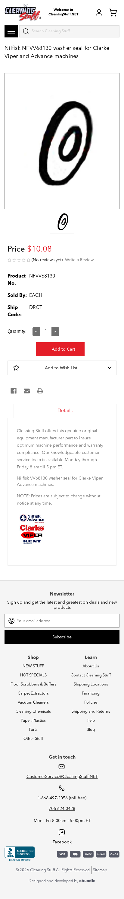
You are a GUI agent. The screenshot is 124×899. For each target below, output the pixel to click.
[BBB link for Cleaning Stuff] (20, 854)
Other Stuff (33, 739)
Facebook (62, 842)
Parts (33, 730)
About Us (90, 666)
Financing (91, 693)
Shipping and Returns (91, 712)
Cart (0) (114, 12)
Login (99, 12)
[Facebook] (14, 391)
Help (91, 721)
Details (65, 411)
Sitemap (100, 870)
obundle (87, 881)
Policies (91, 703)
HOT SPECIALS (33, 675)
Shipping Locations (91, 684)
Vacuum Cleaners (33, 703)
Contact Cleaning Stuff (91, 675)
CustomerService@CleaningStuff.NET (62, 777)
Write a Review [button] (79, 260)
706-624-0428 (62, 809)
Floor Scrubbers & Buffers (33, 684)
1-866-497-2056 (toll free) (62, 798)
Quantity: (17, 331)
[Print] (40, 391)
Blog (91, 730)
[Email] (27, 391)
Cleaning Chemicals (33, 712)
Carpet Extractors (33, 693)
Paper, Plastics (33, 721)
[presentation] (62, 222)
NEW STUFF (33, 666)
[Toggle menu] (11, 31)
